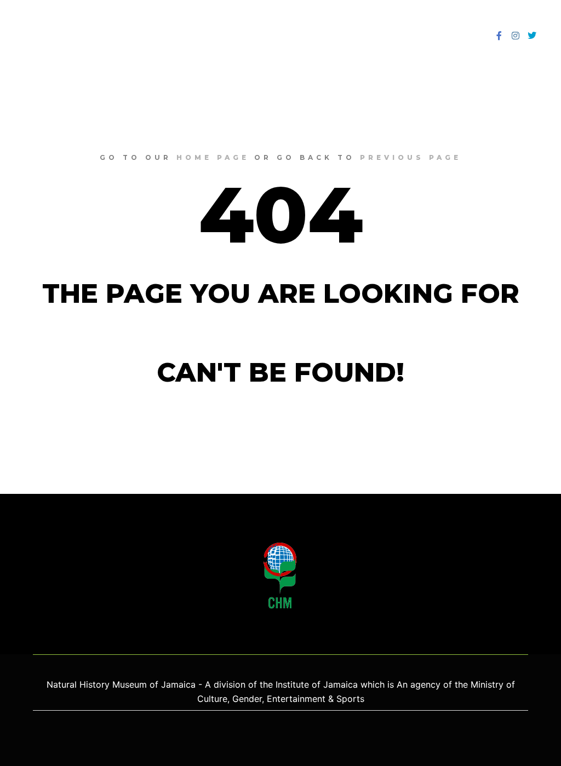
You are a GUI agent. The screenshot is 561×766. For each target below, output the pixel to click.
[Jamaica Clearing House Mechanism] (47, 35)
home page (212, 157)
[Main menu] (465, 35)
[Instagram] (515, 35)
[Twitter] (532, 35)
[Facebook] (499, 35)
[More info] (445, 35)
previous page (410, 157)
